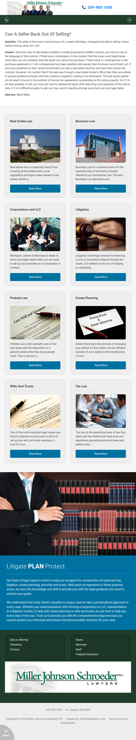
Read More (35, 188)
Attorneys (81, 644)
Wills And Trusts (22, 386)
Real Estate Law (21, 121)
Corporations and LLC (25, 209)
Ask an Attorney (19, 639)
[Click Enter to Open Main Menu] (129, 19)
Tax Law (81, 386)
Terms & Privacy (118, 719)
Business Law (85, 121)
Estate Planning (87, 298)
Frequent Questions (87, 654)
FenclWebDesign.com (92, 719)
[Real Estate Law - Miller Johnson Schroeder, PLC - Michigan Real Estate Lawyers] (35, 146)
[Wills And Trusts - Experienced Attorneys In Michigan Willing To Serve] (35, 411)
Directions (16, 644)
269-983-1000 (100, 7)
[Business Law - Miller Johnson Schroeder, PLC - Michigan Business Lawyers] (101, 146)
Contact (14, 649)
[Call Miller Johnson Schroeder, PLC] (6, 19)
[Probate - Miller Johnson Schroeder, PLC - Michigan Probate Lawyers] (35, 323)
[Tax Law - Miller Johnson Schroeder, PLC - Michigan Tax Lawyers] (101, 411)
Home (79, 639)
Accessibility (68, 723)
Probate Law (19, 298)
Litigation (82, 209)
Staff (79, 649)
